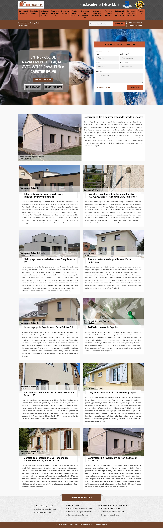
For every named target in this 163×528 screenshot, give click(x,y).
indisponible (90, 5)
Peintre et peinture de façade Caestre (80, 509)
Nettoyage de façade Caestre (110, 515)
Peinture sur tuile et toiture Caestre (79, 515)
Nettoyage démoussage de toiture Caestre (114, 505)
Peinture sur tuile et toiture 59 (108, 13)
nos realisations (43, 80)
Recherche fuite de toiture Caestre (46, 509)
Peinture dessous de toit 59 (75, 13)
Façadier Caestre (73, 505)
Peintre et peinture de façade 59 (131, 13)
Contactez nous (53, 87)
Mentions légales (101, 525)
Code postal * (124, 54)
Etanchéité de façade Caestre (45, 506)
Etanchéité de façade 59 (55, 13)
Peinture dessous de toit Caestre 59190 (113, 512)
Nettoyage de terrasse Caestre (110, 509)
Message (99, 71)
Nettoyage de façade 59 (65, 13)
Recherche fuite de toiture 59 (45, 13)
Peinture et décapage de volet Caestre (80, 512)
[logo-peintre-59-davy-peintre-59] (31, 5)
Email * (98, 63)
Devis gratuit (33, 87)
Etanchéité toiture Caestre (44, 512)
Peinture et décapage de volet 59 (119, 13)
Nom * (98, 54)
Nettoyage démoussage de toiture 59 (97, 13)
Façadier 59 (141, 12)
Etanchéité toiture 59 (34, 12)
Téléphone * (124, 63)
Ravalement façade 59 (23, 12)
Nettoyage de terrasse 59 (85, 14)
